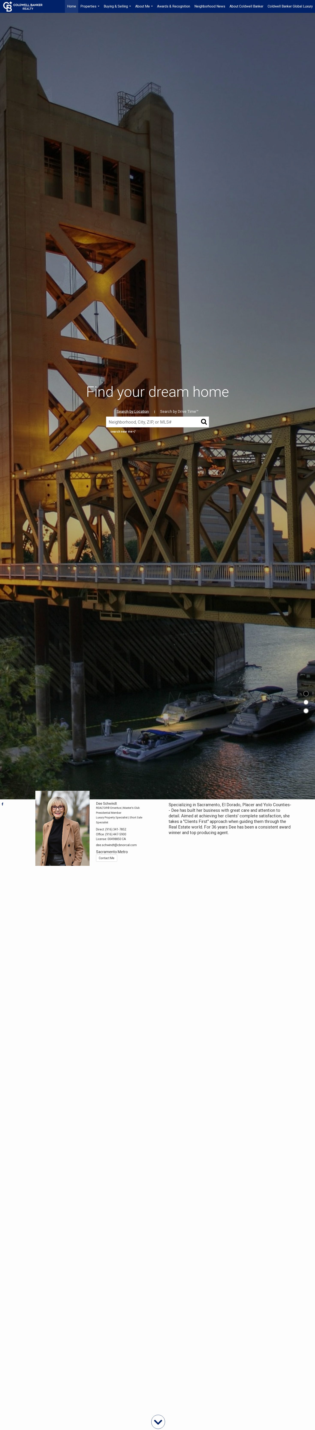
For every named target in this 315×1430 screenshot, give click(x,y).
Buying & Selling (118, 8)
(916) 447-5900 (115, 834)
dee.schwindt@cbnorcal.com (116, 845)
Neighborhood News (209, 6)
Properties (90, 8)
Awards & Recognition (173, 6)
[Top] (306, 693)
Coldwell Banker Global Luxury (290, 6)
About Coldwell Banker (246, 6)
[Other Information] (306, 711)
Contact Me (106, 858)
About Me (144, 8)
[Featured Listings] (306, 702)
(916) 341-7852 (115, 829)
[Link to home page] (25, 6)
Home (71, 6)
